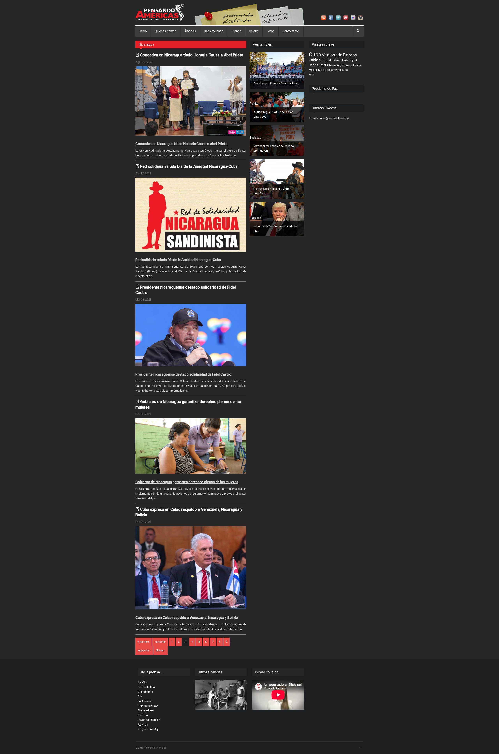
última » (160, 650)
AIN (140, 696)
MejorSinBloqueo (337, 69)
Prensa (236, 31)
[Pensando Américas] (159, 12)
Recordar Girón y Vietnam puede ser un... (276, 229)
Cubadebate (145, 691)
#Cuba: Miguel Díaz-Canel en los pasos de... (273, 114)
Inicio (143, 31)
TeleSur (142, 682)
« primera (144, 641)
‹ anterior (160, 641)
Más (311, 74)
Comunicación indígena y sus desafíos (271, 191)
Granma (143, 715)
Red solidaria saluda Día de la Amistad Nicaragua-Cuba (189, 166)
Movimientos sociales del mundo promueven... (274, 148)
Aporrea (143, 724)
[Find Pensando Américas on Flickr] (353, 18)
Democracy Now (148, 705)
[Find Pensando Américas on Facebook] (331, 18)
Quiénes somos (165, 31)
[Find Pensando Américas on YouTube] (346, 18)
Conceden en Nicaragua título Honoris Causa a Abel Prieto (191, 55)
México (313, 69)
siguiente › (144, 650)
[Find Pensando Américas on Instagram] (361, 18)
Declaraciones (213, 31)
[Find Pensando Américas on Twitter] (338, 18)
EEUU (325, 60)
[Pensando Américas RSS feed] (323, 18)
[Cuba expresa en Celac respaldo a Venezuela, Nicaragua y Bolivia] (190, 567)
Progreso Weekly (148, 729)
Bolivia (322, 69)
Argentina (343, 65)
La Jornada (145, 701)
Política (254, 75)
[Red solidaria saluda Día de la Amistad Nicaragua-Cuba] (190, 215)
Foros (270, 31)
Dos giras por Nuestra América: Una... (276, 83)
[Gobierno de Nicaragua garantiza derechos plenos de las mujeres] (190, 446)
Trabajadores (146, 710)
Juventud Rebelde (149, 719)
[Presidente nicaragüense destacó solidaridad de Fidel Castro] (190, 335)
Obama (331, 65)
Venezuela (332, 54)
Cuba (315, 54)
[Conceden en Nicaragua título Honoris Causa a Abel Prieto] (190, 101)
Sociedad (255, 137)
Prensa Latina (146, 687)
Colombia (356, 65)
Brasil (323, 65)
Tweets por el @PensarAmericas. (329, 118)
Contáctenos (291, 31)
